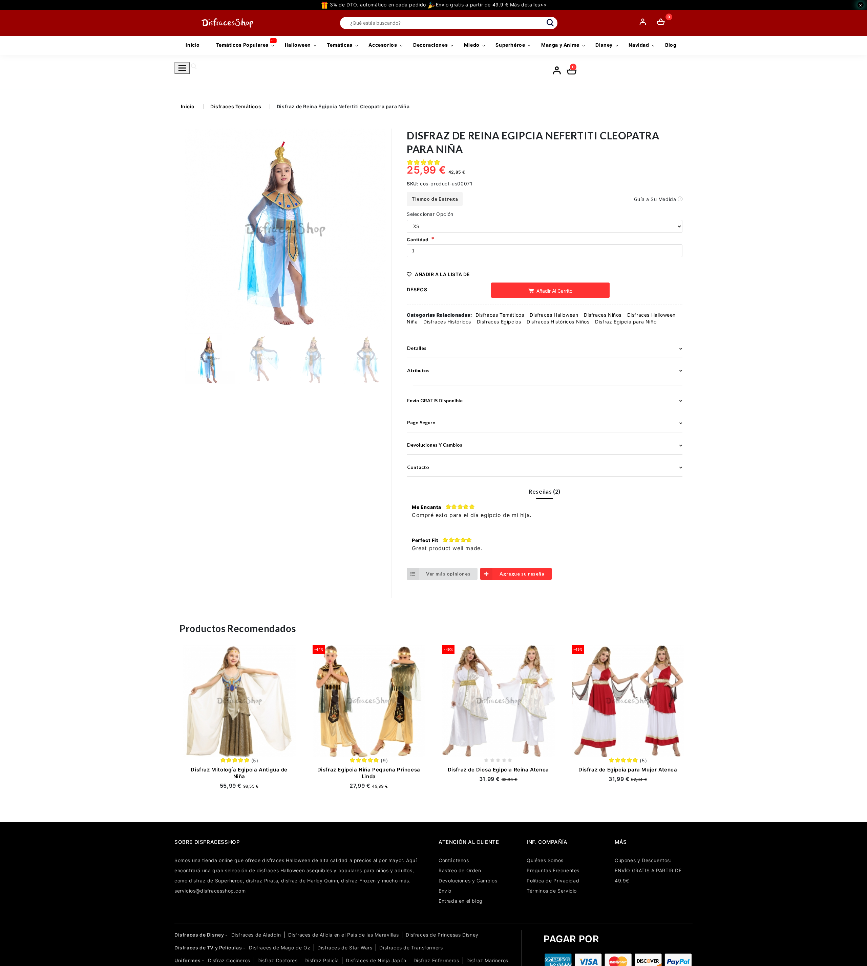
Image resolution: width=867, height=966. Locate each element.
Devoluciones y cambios (434, 445)
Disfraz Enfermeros (436, 960)
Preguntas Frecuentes (553, 870)
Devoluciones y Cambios (468, 880)
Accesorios (382, 45)
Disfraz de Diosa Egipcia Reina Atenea (498, 769)
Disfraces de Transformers (411, 947)
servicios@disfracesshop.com (210, 891)
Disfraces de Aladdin (256, 935)
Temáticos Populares (242, 45)
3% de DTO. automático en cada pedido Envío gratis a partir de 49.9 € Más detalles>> (438, 4)
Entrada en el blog (461, 901)
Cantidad (417, 239)
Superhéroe (510, 45)
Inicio (193, 45)
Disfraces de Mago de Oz (279, 947)
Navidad (639, 45)
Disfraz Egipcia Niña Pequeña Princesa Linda (368, 773)
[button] (378, 229)
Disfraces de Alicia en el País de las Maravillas (343, 935)
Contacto (418, 467)
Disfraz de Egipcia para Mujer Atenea (627, 769)
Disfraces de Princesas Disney (442, 935)
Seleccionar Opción (430, 214)
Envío (445, 891)
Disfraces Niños (602, 315)
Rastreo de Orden (460, 870)
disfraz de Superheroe (216, 880)
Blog (670, 45)
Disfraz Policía (321, 960)
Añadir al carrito (553, 291)
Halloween (298, 45)
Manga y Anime (560, 45)
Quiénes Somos (545, 860)
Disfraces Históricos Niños (558, 321)
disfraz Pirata (262, 880)
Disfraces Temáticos (235, 106)
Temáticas (339, 45)
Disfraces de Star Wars (344, 947)
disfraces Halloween (286, 860)
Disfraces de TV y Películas (208, 947)
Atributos (418, 370)
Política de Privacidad (553, 880)
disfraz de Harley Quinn (309, 880)
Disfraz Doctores (277, 960)
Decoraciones (430, 45)
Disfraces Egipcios (499, 321)
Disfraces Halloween (554, 315)
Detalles (416, 348)
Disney (604, 45)
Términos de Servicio (552, 891)
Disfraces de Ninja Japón (376, 960)
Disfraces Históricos (447, 321)
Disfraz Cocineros (229, 960)
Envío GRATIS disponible (435, 400)
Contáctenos (454, 860)
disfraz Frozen (358, 880)
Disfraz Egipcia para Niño (625, 321)
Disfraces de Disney (199, 935)
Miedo (472, 45)
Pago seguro (421, 422)
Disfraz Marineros (487, 960)
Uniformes (187, 960)
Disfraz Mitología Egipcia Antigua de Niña (239, 773)
